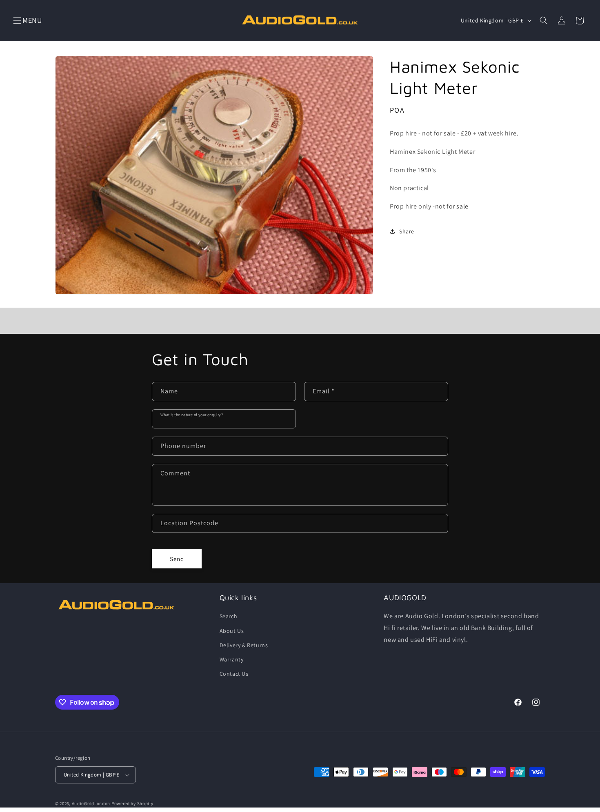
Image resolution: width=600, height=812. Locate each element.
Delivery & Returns (244, 645)
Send (177, 559)
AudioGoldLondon (91, 803)
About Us (232, 631)
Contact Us (234, 673)
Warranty (232, 659)
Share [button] (406, 231)
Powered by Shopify (132, 803)
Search (229, 616)
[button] (17, 20)
